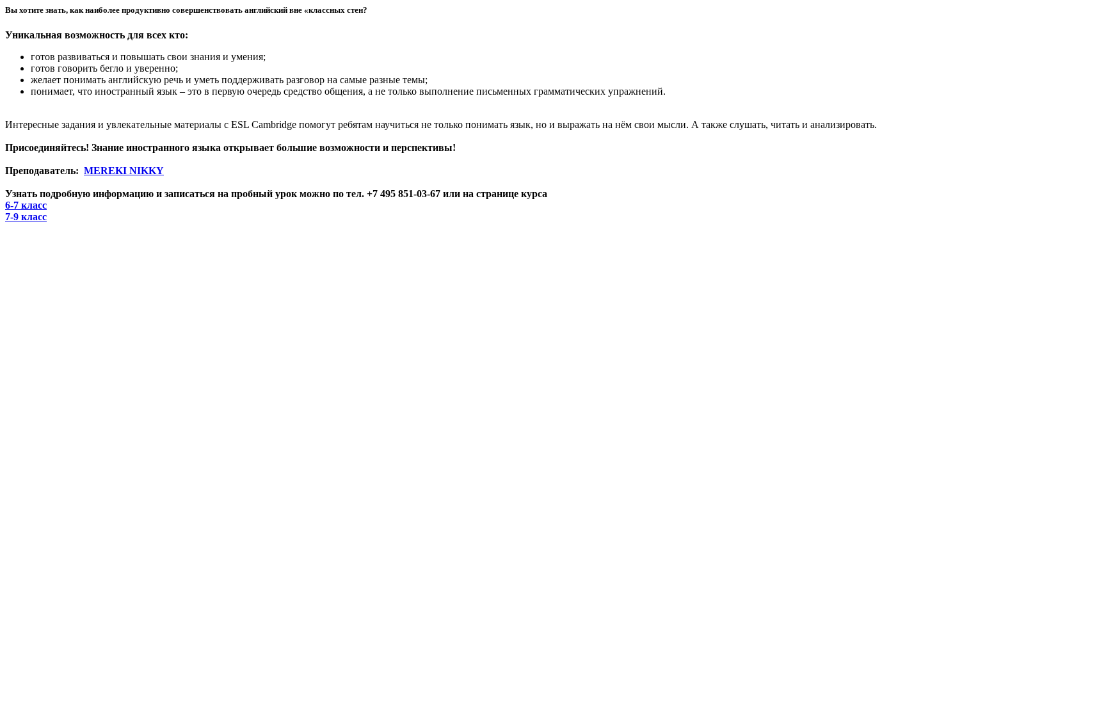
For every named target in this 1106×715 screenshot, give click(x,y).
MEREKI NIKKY (124, 170)
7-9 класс (26, 216)
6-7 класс (26, 205)
